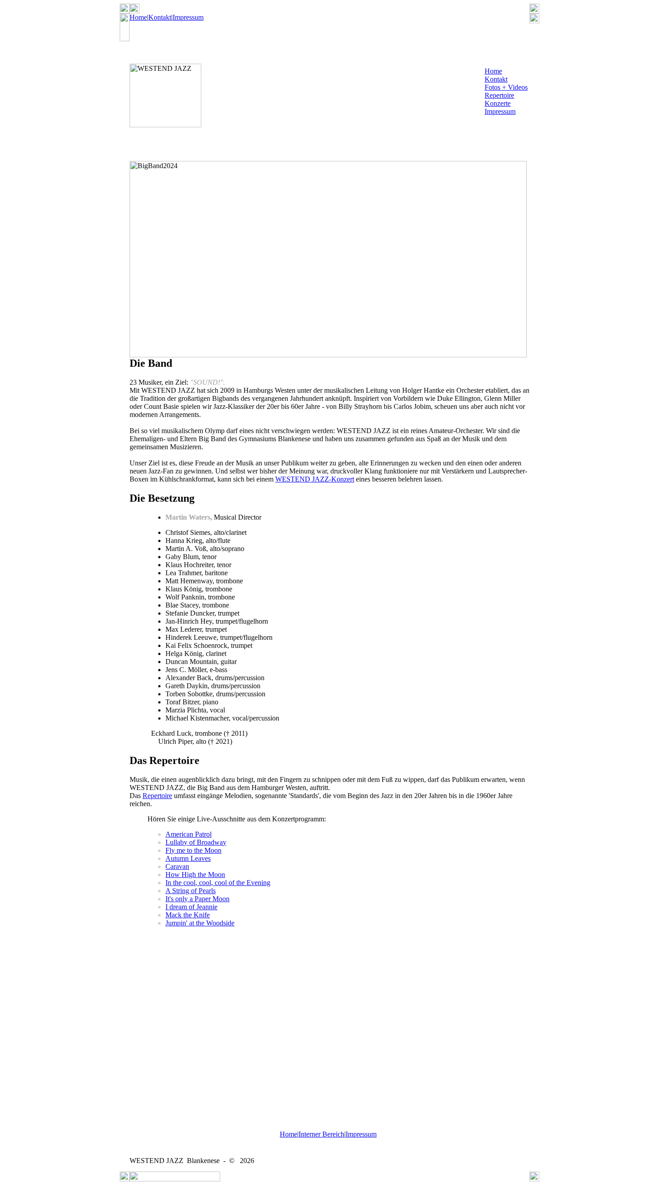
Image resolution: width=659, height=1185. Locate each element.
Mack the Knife (187, 915)
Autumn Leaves (188, 858)
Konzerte (498, 103)
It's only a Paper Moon (197, 899)
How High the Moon (195, 874)
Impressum (188, 17)
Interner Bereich (321, 1134)
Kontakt (159, 17)
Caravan (177, 866)
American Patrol (188, 834)
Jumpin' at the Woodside (199, 923)
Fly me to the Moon (193, 850)
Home (138, 17)
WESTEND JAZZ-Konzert (314, 479)
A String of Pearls (190, 890)
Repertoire (499, 95)
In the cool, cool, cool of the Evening (217, 882)
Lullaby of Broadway (195, 842)
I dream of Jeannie (191, 907)
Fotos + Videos (506, 87)
